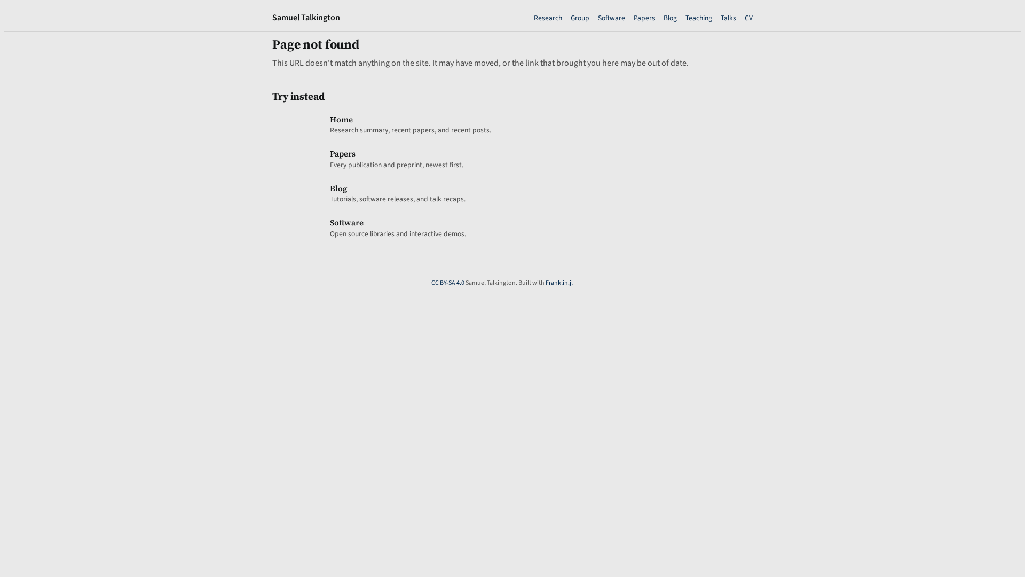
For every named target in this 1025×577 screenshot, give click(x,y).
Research (548, 18)
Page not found (315, 44)
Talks (728, 18)
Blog (670, 18)
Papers (644, 18)
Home (341, 119)
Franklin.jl (559, 282)
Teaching (698, 18)
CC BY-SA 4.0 (447, 282)
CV (749, 18)
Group (580, 18)
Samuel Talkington (306, 18)
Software (611, 18)
